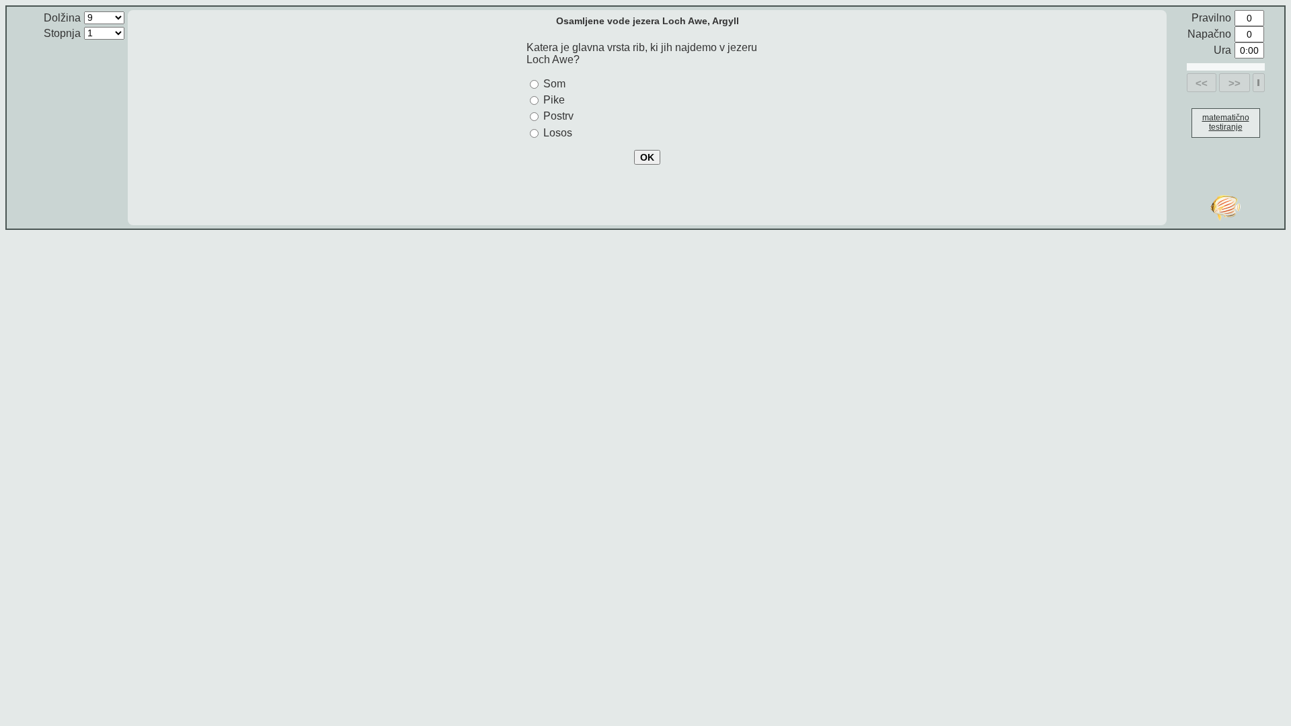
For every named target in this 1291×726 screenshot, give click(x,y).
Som (554, 83)
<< (1202, 83)
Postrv (558, 116)
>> (1234, 83)
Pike (554, 100)
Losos (557, 132)
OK (647, 157)
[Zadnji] (1258, 82)
